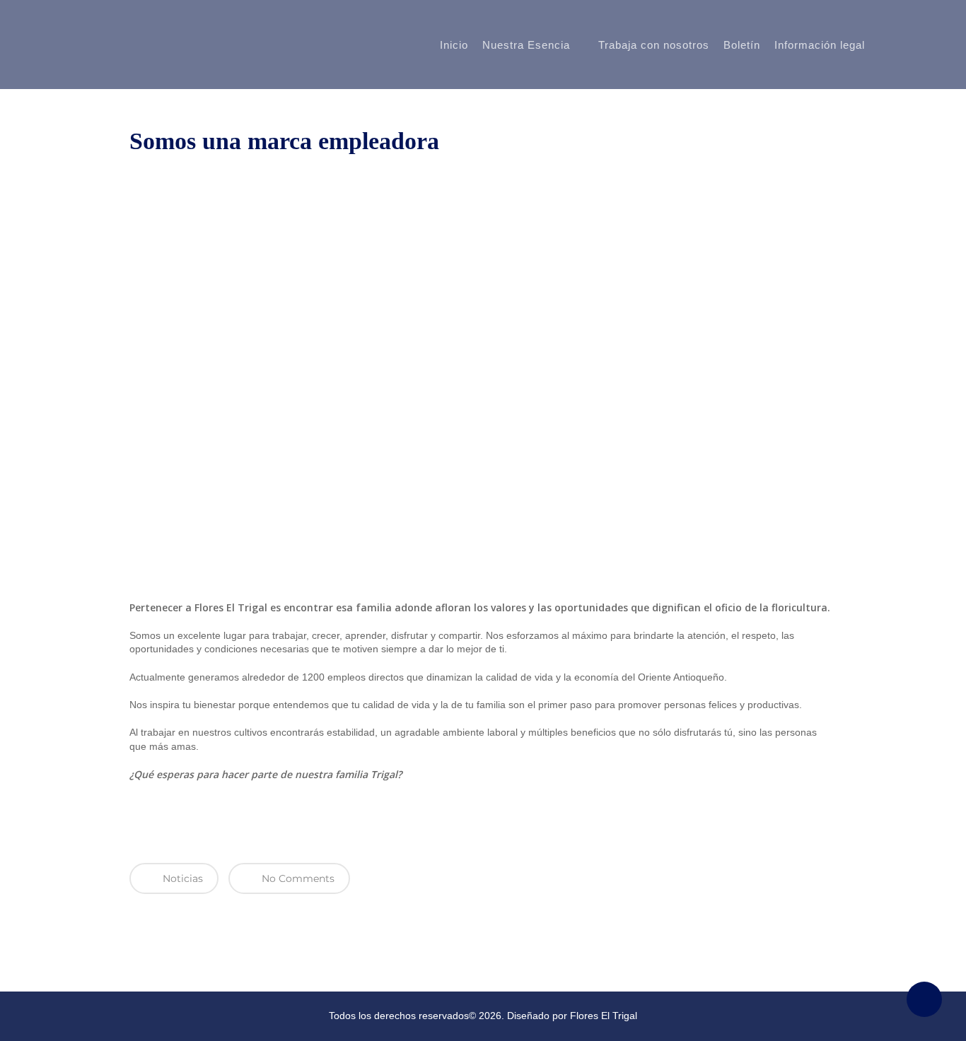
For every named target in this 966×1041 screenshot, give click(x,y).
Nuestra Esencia (526, 44)
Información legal (819, 45)
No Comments (296, 878)
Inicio (454, 45)
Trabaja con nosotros (653, 45)
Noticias (181, 878)
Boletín (741, 45)
